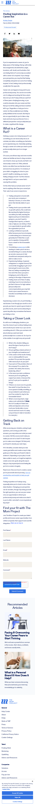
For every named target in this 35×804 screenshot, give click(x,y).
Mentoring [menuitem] (5, 751)
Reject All (17, 797)
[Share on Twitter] (9, 34)
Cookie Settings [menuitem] (7, 737)
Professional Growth (10, 27)
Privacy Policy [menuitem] (6, 731)
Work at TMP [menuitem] (6, 721)
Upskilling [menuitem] (5, 754)
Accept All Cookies (17, 793)
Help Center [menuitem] (6, 711)
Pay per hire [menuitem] (6, 774)
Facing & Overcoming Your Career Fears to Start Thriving (17, 635)
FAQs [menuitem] (3, 718)
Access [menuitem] (4, 771)
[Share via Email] (19, 34)
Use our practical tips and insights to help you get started (16, 475)
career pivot (22, 247)
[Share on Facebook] (5, 34)
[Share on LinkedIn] (14, 34)
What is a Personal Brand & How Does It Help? (17, 675)
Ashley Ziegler (7, 20)
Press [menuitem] (4, 724)
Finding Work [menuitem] (6, 748)
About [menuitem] (4, 715)
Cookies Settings (17, 802)
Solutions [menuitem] (5, 768)
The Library (6, 11)
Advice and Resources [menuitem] (9, 757)
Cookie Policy (6, 789)
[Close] (31, 780)
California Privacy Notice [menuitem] (10, 734)
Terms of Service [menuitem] (7, 728)
